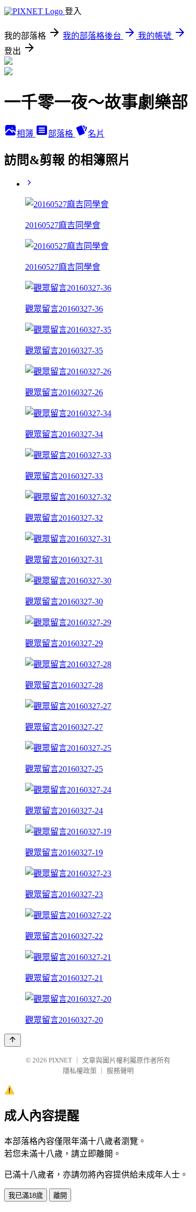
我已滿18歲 (25, 1195)
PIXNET (60, 1060)
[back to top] (12, 1040)
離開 (60, 1195)
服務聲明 (120, 1070)
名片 (96, 133)
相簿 (26, 133)
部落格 (61, 133)
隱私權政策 (80, 1070)
